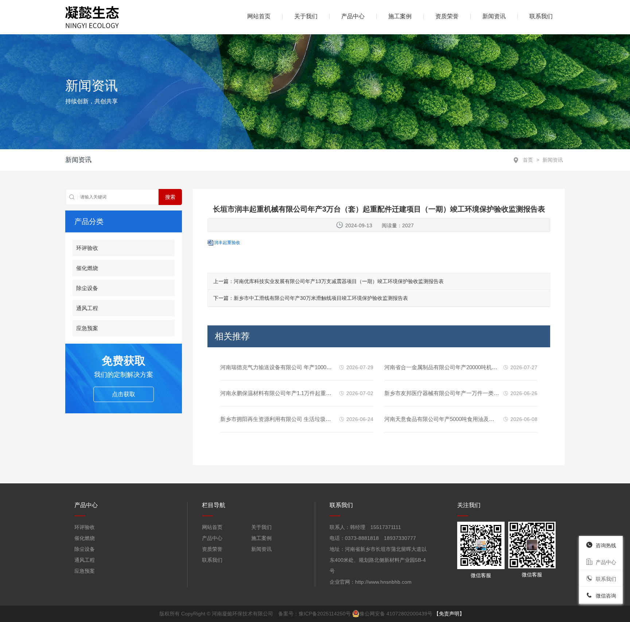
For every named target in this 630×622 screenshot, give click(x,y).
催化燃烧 (87, 268)
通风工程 (87, 308)
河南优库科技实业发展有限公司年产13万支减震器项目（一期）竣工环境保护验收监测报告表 (339, 281)
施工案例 (400, 16)
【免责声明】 (449, 614)
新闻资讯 (494, 16)
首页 (528, 160)
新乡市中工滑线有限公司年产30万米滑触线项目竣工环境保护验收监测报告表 (321, 298)
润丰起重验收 (227, 242)
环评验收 (87, 248)
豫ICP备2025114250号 (325, 614)
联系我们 (541, 16)
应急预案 (87, 328)
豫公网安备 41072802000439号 (395, 614)
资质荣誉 (447, 16)
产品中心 (212, 538)
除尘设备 (87, 288)
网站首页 (212, 527)
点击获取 (123, 394)
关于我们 (306, 16)
